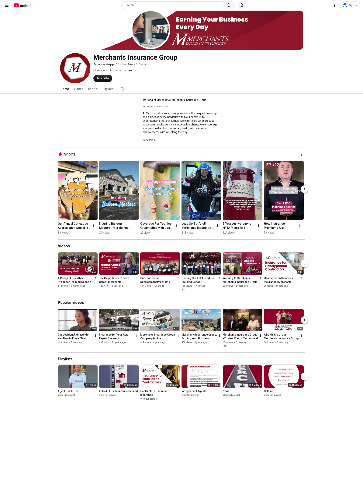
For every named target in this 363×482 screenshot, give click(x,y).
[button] (149, 140)
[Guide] (7, 5)
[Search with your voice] (241, 5)
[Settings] (334, 5)
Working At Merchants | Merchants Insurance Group (174, 99)
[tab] (64, 89)
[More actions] (301, 154)
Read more (149, 139)
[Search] (229, 5)
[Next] (304, 189)
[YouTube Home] (22, 5)
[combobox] (173, 5)
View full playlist (66, 395)
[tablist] (181, 89)
